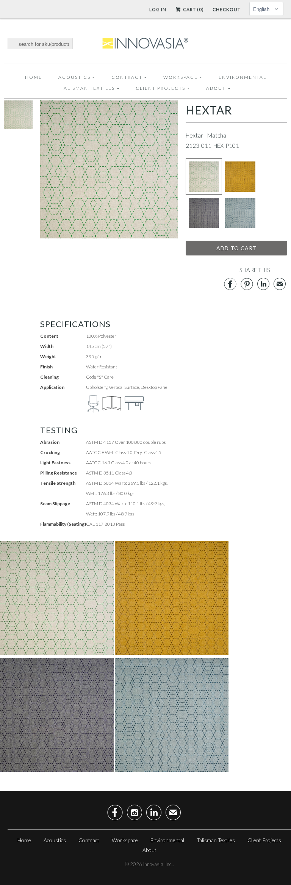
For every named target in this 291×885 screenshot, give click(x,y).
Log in (157, 9)
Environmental (242, 77)
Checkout (227, 9)
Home (33, 77)
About (216, 88)
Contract (126, 77)
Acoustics (74, 77)
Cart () (193, 9)
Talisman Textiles (88, 88)
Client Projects (160, 88)
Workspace (180, 77)
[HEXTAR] (18, 127)
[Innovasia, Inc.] (145, 43)
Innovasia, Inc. (158, 864)
